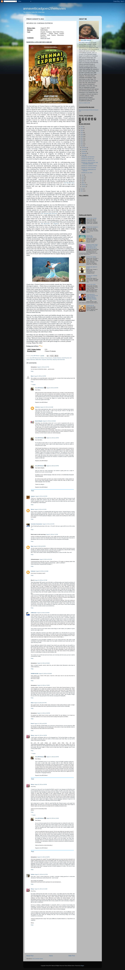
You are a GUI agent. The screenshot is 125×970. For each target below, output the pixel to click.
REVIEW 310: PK (90, 305)
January (84, 186)
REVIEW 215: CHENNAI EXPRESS (89, 165)
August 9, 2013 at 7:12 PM (52, 534)
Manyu (32, 735)
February (84, 184)
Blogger (82, 965)
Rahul (32, 702)
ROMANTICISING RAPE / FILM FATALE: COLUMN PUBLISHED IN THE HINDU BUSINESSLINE (92, 246)
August (83, 155)
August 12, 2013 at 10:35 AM (49, 421)
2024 (82, 128)
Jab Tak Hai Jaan (69, 183)
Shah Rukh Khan (61, 359)
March (83, 182)
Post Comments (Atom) (37, 958)
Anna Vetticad (41, 357)
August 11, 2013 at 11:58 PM (43, 713)
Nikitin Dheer (38, 359)
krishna (32, 874)
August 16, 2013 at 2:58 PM (41, 735)
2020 (82, 132)
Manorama (32, 359)
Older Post (71, 955)
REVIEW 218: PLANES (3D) (87, 158)
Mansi (32, 376)
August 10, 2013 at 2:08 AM (43, 612)
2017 (82, 138)
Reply (32, 371)
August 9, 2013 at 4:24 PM (40, 376)
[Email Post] (47, 355)
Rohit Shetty (49, 359)
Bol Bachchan (45, 223)
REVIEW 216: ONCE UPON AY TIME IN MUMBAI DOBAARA (89, 163)
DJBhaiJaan (34, 612)
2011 (82, 191)
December (84, 147)
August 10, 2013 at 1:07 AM (41, 580)
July (83, 175)
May (83, 178)
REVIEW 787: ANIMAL (91, 257)
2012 (82, 189)
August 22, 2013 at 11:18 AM (41, 888)
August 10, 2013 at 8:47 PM (40, 702)
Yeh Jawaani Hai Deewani (49, 213)
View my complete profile (84, 102)
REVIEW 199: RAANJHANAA (89, 236)
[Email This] (50, 356)
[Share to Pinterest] (57, 356)
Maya (32, 546)
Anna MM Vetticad (34, 357)
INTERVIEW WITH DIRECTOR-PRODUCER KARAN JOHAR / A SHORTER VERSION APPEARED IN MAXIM (92, 297)
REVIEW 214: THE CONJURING (88, 167)
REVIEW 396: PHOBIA (91, 218)
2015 (82, 142)
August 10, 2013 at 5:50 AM (43, 663)
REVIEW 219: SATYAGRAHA (87, 156)
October (84, 151)
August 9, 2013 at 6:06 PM (52, 387)
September (84, 153)
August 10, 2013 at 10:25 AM (45, 673)
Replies (34, 384)
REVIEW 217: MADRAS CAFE (88, 160)
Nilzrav (32, 509)
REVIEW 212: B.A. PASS (86, 172)
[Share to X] (54, 356)
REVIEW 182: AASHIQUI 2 (92, 227)
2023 (82, 130)
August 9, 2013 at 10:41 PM (46, 559)
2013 (82, 145)
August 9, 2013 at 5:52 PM (40, 509)
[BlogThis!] (52, 356)
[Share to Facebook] (56, 356)
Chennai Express (49, 357)
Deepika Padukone (57, 357)
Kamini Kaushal (65, 357)
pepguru (33, 496)
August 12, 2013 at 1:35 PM (52, 437)
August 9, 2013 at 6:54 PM (48, 524)
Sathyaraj (55, 359)
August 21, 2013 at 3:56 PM (43, 857)
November (84, 149)
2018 (82, 136)
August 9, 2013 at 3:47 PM (43, 367)
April (83, 180)
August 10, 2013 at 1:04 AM (42, 571)
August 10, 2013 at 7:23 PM (43, 685)
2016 (82, 140)
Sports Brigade (38, 421)
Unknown (37, 407)
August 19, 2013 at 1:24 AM (52, 818)
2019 (82, 134)
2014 (82, 143)
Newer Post (29, 955)
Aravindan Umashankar (36, 524)
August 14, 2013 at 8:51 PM (40, 723)
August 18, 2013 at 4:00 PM (41, 784)
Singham (56, 223)
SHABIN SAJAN (34, 673)
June (83, 177)
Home (51, 955)
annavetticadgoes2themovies (44, 8)
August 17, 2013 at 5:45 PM (52, 756)
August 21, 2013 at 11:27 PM (41, 874)
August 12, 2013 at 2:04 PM (52, 465)
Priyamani (44, 359)
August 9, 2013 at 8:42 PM (39, 546)
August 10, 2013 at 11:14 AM (46, 407)
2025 (82, 126)
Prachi (32, 723)
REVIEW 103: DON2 (91, 284)
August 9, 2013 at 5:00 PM (41, 496)
